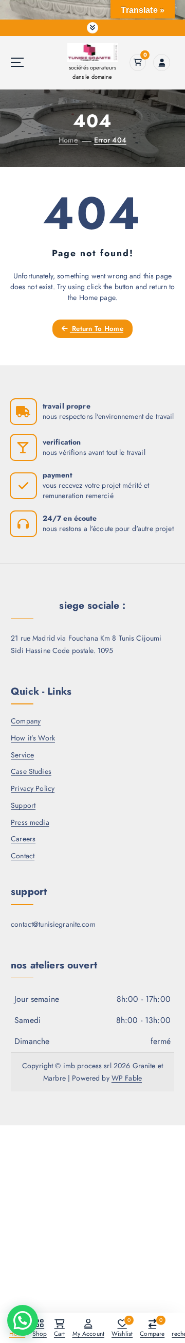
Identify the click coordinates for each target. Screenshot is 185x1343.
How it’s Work (33, 738)
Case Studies (31, 771)
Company (26, 721)
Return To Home (96, 328)
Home (68, 140)
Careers (23, 839)
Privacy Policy (32, 788)
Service (22, 755)
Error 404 (110, 140)
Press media (30, 822)
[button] (22, 1320)
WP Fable (127, 1078)
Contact (22, 856)
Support (23, 805)
